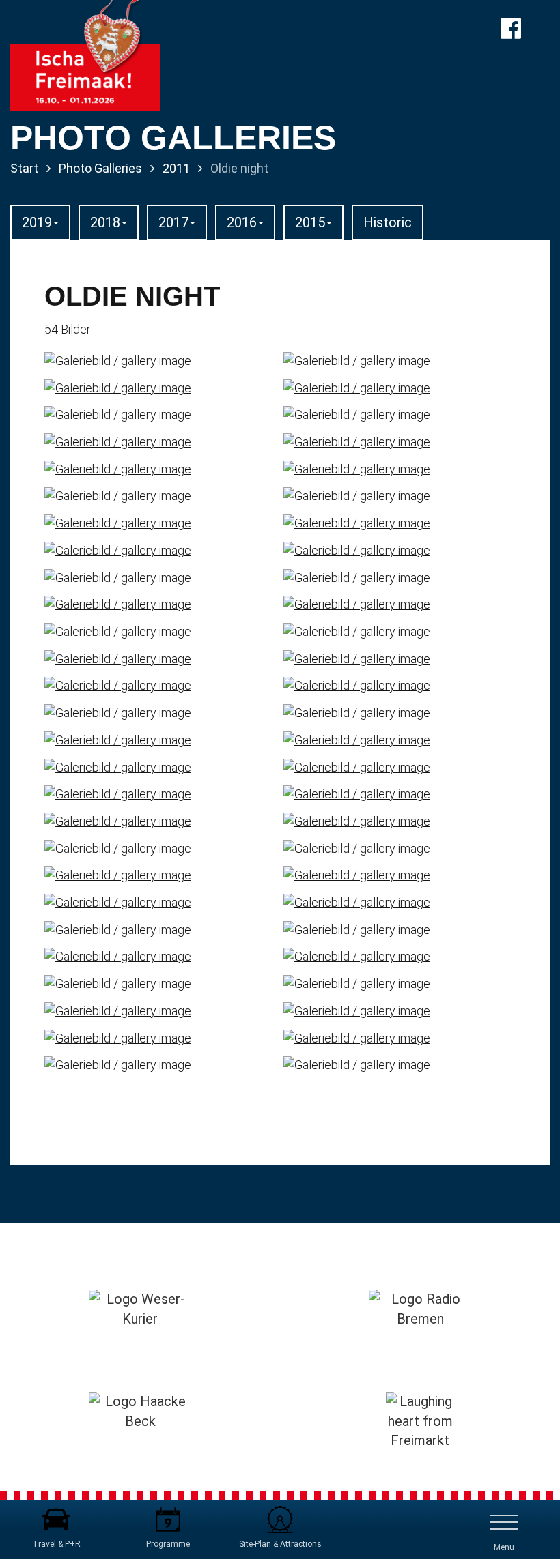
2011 (176, 168)
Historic (387, 222)
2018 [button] (105, 222)
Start (24, 168)
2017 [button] (173, 222)
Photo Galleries (100, 168)
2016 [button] (242, 222)
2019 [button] (37, 222)
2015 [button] (310, 222)
